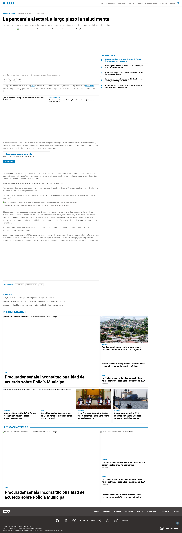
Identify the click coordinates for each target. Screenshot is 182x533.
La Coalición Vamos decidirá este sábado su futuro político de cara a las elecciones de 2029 (124, 379)
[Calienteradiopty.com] (108, 522)
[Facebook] (5, 80)
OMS (33, 86)
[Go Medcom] (91, 522)
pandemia (19, 285)
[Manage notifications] (177, 523)
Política (140, 3)
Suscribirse (9, 161)
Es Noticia (111, 3)
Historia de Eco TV (25, 526)
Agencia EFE (80, 421)
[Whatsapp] (15, 80)
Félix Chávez (105, 383)
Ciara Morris (7, 421)
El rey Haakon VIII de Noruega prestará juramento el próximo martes (28, 298)
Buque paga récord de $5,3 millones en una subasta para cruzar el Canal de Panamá (127, 415)
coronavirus (89, 86)
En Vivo (172, 3)
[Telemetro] (57, 522)
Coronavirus (31, 285)
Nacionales (131, 3)
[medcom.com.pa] (124, 522)
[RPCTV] (66, 522)
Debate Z (103, 3)
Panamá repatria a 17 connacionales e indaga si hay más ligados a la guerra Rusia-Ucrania (124, 86)
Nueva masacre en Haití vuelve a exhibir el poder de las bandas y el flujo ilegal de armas (124, 80)
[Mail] (20, 80)
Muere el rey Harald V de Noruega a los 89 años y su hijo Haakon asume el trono (33, 305)
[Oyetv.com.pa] (74, 522)
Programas (163, 3)
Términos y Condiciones (10, 526)
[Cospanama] (82, 522)
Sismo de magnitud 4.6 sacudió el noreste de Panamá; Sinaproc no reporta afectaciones (123, 60)
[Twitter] (10, 80)
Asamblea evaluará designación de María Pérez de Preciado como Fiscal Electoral (56, 415)
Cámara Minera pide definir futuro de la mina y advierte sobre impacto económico (20, 415)
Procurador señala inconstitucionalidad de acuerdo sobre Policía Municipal (45, 380)
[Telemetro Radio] (116, 522)
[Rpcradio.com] (99, 522)
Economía (121, 3)
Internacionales (151, 3)
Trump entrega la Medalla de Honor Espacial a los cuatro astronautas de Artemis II (34, 301)
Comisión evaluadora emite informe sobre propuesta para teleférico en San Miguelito (121, 348)
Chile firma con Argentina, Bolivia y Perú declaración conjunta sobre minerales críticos (71, 100)
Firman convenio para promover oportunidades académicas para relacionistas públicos (123, 365)
